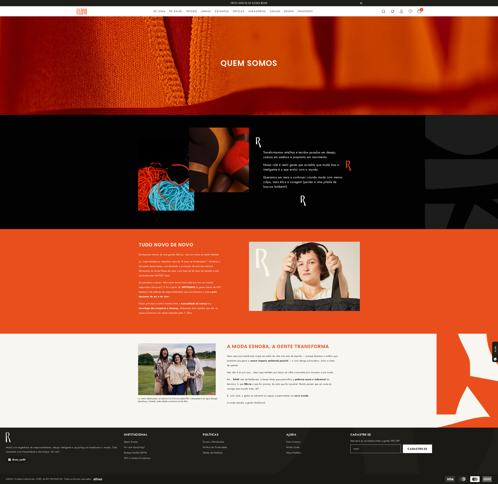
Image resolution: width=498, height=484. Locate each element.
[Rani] (193, 169)
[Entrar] (401, 11)
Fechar (361, 3)
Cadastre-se (417, 449)
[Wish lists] (410, 11)
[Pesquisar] (382, 11)
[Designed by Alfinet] (97, 479)
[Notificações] (392, 11)
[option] (249, 3)
